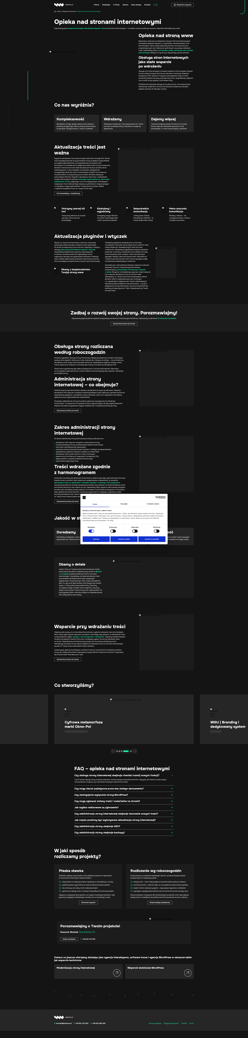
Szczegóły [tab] (124, 504)
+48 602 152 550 (87, 939)
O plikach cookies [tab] (153, 504)
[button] (96, 5)
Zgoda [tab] (95, 504)
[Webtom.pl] (63, 5)
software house (87, 650)
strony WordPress (141, 286)
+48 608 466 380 (97, 1023)
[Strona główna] (55, 11)
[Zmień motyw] (155, 4)
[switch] (113, 531)
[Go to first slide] (135, 751)
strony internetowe (132, 284)
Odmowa (96, 539)
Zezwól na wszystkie (152, 539)
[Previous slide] (113, 751)
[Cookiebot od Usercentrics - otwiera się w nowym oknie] (157, 497)
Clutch (191, 1023)
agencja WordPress (160, 957)
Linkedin (184, 1023)
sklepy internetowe (70, 652)
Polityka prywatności (171, 1023)
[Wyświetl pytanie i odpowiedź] (172, 775)
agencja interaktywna (72, 650)
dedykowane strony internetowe (117, 286)
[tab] (117, 751)
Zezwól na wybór (124, 539)
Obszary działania (155, 1023)
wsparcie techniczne (106, 652)
